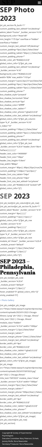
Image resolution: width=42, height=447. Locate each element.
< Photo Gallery (7, 300)
